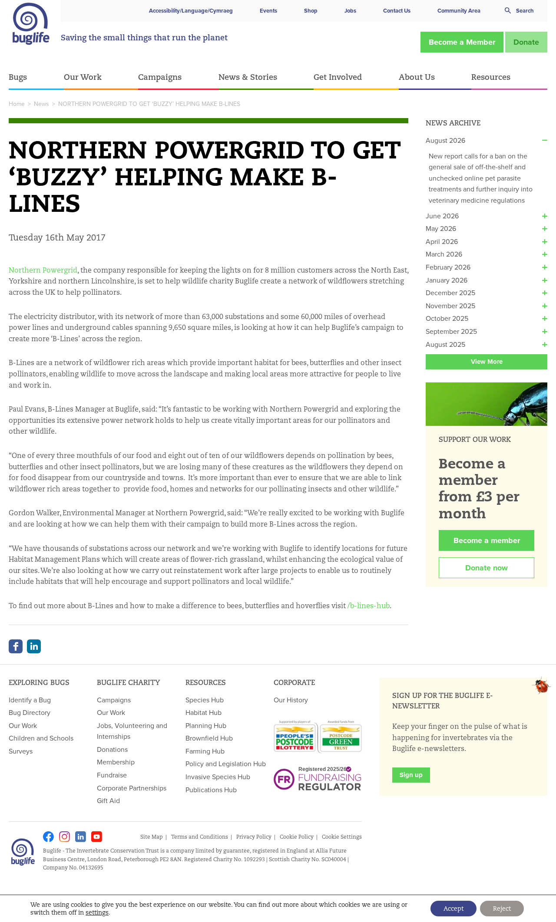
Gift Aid (108, 800)
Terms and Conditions (199, 836)
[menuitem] (36, 77)
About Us (417, 77)
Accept (453, 908)
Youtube (96, 836)
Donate (526, 42)
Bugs (18, 77)
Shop (311, 11)
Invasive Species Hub (217, 776)
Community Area (458, 11)
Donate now (486, 567)
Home (17, 103)
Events (268, 11)
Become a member (486, 540)
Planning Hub (205, 725)
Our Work (83, 77)
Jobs (350, 11)
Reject (502, 908)
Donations (112, 749)
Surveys (21, 751)
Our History (291, 700)
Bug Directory (29, 712)
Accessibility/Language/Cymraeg (191, 11)
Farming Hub (205, 751)
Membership (116, 762)
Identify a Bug (30, 700)
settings (97, 912)
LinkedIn (34, 646)
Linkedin (80, 836)
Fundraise (112, 775)
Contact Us (396, 11)
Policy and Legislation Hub (225, 763)
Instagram (64, 836)
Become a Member (462, 42)
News (41, 103)
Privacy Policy (253, 836)
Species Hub (204, 700)
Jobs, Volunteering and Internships (132, 731)
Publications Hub (211, 789)
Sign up (411, 775)
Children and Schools (41, 738)
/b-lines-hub (369, 605)
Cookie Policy (297, 836)
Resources (490, 77)
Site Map (151, 836)
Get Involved (338, 77)
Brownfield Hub (209, 738)
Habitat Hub (203, 712)
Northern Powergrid (43, 270)
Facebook (16, 646)
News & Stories (247, 77)
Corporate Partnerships (131, 788)
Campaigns (160, 77)
